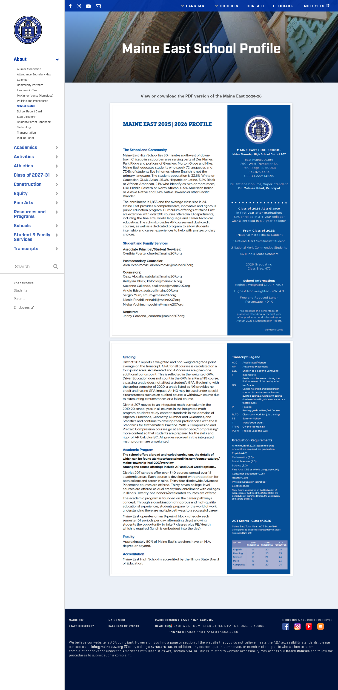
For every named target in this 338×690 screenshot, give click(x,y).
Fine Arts (23, 202)
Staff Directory (26, 117)
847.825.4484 (193, 632)
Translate (195, 16)
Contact (256, 6)
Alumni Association (29, 69)
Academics (25, 147)
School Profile (26, 106)
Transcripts (26, 248)
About (20, 59)
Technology (24, 127)
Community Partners (30, 85)
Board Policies (298, 651)
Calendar (23, 80)
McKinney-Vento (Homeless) (35, 95)
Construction (28, 184)
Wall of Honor (25, 138)
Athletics (23, 166)
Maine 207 (76, 620)
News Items (163, 626)
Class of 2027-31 (32, 175)
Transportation (26, 133)
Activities (24, 157)
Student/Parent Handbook (34, 122)
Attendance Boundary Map (34, 74)
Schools (22, 225)
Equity (21, 193)
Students (20, 291)
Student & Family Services (32, 237)
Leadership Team (28, 90)
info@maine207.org (107, 647)
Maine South (164, 620)
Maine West (117, 620)
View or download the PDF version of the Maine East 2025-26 (201, 96)
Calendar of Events (124, 626)
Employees (22, 308)
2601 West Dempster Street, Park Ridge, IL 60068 (219, 626)
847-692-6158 (160, 647)
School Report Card (29, 111)
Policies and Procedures (32, 101)
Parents (19, 299)
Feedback (283, 6)
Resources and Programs (30, 214)
